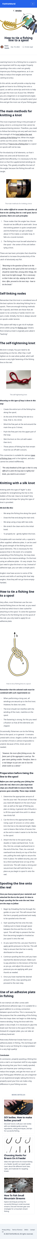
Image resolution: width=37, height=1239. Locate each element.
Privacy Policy (6, 1230)
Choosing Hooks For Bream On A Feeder (15, 1157)
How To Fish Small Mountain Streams (14, 1197)
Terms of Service (17, 1230)
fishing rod (22, 328)
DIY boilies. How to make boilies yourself (18, 1119)
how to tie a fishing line (18, 144)
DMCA (26, 1230)
